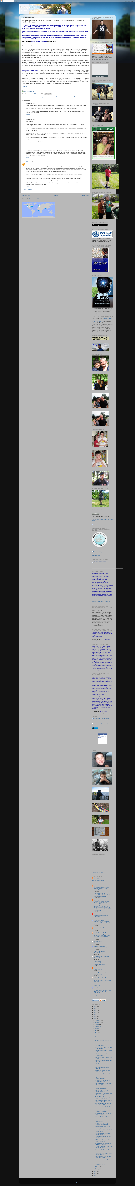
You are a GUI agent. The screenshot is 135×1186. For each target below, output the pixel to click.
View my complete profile (98, 880)
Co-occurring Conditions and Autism (102, 948)
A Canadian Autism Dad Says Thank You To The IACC (104, 1147)
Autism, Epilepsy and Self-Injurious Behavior (101, 973)
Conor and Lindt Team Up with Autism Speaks (102, 1127)
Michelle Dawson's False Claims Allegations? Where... (103, 1144)
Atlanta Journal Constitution (39, 41)
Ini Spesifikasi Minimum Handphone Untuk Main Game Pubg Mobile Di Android (102, 936)
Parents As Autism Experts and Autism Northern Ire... (102, 1087)
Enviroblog (97, 985)
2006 (95, 1175)
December (98, 1020)
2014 (95, 1008)
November (98, 1022)
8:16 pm (28, 157)
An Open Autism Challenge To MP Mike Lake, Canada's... (103, 1157)
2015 (95, 1006)
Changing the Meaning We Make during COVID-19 (101, 916)
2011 (95, 1014)
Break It (96, 987)
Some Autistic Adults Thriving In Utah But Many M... (102, 1071)
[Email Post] (42, 93)
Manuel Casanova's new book (100, 943)
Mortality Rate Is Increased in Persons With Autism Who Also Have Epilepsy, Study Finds (102, 980)
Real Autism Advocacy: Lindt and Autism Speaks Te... (103, 1134)
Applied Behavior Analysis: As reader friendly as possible (102, 933)
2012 (95, 1012)
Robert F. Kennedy (43, 97)
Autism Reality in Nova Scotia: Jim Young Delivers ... (103, 1061)
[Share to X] (48, 94)
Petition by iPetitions (100, 76)
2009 (95, 1018)
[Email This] (45, 94)
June (96, 1032)
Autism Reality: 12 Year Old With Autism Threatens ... (103, 1091)
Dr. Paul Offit (78, 96)
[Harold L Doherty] (107, 568)
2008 (95, 1171)
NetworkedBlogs (101, 734)
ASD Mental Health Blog (100, 914)
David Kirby (54, 96)
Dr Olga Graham (98, 995)
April (96, 1036)
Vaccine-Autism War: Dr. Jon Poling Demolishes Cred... (103, 1120)
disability (102, 739)
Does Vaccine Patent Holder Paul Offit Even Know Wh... (103, 1107)
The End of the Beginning (99, 952)
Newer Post (26, 195)
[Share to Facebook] (49, 94)
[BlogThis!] (46, 94)
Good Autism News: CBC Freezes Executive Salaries (103, 1084)
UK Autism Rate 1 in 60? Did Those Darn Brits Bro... (103, 1048)
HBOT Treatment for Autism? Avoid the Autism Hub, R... (103, 1044)
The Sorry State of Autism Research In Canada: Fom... (103, 1051)
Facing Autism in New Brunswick (39, 7)
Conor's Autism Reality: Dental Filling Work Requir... (102, 1081)
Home (56, 195)
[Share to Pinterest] (50, 94)
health (99, 740)
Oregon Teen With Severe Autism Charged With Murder (103, 1111)
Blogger (76, 1182)
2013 (95, 1010)
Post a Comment (28, 189)
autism (25, 86)
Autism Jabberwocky (99, 951)
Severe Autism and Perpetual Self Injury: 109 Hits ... (103, 1163)
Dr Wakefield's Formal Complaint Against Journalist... (103, 1104)
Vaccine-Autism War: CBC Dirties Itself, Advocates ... (103, 1114)
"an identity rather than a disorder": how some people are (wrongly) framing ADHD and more (101, 888)
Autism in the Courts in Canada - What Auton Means (103, 1054)
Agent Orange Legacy (99, 893)
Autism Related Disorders (100, 977)
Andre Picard (29, 96)
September (98, 1026)
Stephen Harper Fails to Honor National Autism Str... (102, 1160)
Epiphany (96, 900)
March (97, 1039)
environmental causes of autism (30, 97)
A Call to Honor (97, 929)
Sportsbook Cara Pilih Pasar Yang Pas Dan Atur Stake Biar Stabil (102, 895)
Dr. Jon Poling (71, 96)
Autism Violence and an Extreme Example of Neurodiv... (103, 1064)
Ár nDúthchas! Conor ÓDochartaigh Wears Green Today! (103, 1094)
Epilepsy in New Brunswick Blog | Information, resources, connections (102, 991)
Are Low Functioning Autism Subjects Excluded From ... (102, 1124)
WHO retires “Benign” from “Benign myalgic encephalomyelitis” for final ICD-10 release (102, 923)
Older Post (85, 195)
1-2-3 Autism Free (98, 967)
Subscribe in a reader (97, 872)
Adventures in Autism (99, 927)
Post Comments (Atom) (35, 198)
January (97, 1169)
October (97, 1024)
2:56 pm (28, 114)
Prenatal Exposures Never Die (102, 956)
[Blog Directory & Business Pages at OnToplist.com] (102, 720)
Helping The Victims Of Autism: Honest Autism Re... (102, 1077)
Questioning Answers (99, 886)
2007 (95, 1173)
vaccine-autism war (53, 97)
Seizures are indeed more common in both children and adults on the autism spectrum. (102, 320)
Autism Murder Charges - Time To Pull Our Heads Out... (103, 1101)
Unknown (28, 161)
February (97, 1166)
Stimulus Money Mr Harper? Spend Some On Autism (103, 1154)
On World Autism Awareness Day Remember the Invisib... (103, 1041)
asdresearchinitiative (99, 946)
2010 (95, 1016)
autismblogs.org (96, 555)
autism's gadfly (98, 941)
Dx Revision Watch (99, 920)
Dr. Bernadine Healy (62, 96)
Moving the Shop (97, 957)
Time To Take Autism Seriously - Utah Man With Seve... (103, 1097)
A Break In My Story (98, 969)
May (96, 1034)
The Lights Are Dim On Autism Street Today (102, 1117)
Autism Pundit (97, 961)
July (96, 1030)
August (97, 1028)
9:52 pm (28, 186)
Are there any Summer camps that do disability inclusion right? (102, 963)
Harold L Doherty (96, 517)
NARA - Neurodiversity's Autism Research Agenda (102, 1140)
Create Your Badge (102, 561)
